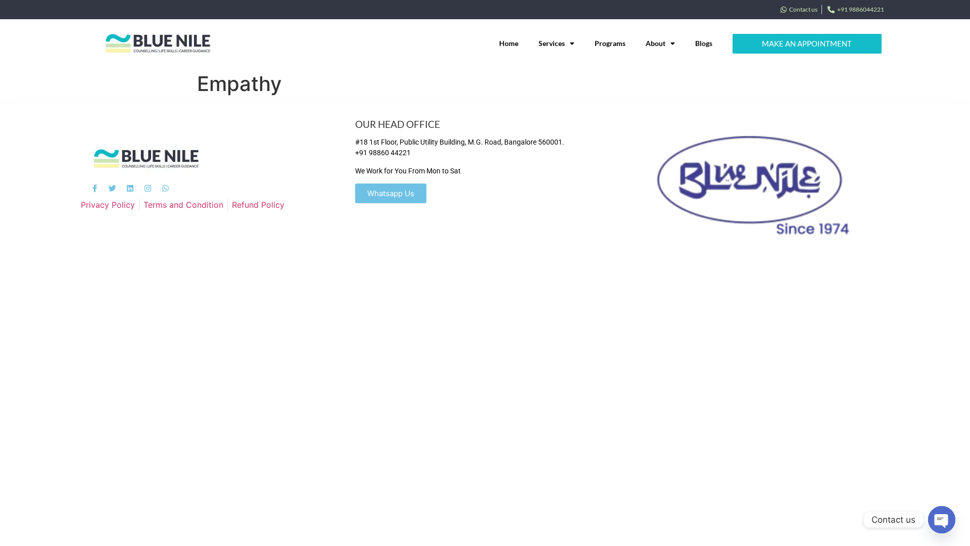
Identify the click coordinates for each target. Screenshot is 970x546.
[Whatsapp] (165, 188)
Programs (610, 43)
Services (552, 43)
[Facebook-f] (95, 188)
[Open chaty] (941, 519)
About (655, 43)
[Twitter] (112, 188)
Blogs (703, 43)
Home (508, 43)
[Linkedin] (130, 188)
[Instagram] (148, 188)
